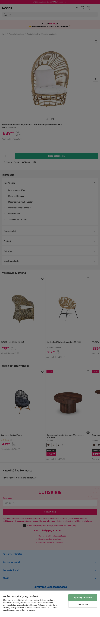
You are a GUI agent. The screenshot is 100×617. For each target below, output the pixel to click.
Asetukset (83, 604)
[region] (50, 604)
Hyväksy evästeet (83, 597)
